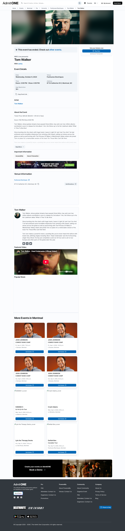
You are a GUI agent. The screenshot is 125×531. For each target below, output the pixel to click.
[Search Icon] (79, 3)
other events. (55, 49)
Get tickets (29, 351)
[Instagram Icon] (27, 243)
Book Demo (117, 3)
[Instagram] (15, 497)
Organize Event (82, 491)
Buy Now (97, 51)
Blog (96, 498)
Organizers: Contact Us (48, 495)
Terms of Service (100, 495)
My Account (107, 3)
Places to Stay (107, 507)
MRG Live (17, 56)
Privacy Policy (99, 491)
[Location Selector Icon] (84, 3)
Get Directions (70, 184)
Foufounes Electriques (20, 180)
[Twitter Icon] (30, 243)
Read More (19, 147)
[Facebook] (21, 497)
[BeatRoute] (20, 508)
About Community (83, 488)
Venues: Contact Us (65, 491)
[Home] (20, 484)
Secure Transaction (33, 156)
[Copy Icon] (38, 184)
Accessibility (19, 156)
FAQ (42, 488)
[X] (18, 497)
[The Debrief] (36, 508)
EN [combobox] (95, 3)
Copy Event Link (22, 94)
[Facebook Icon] (23, 243)
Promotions (44, 498)
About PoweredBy (65, 488)
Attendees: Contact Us (48, 491)
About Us (98, 488)
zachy (20, 64)
